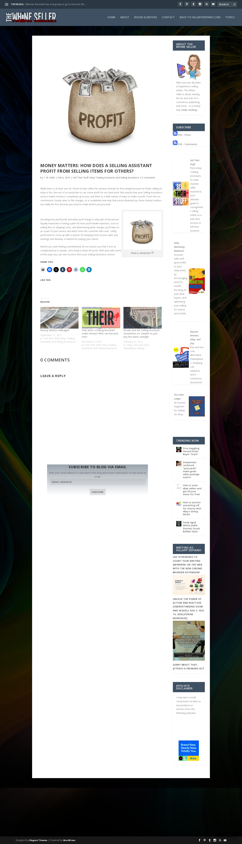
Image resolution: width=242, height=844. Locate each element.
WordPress (69, 840)
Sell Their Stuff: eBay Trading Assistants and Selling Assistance (106, 177)
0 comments (148, 177)
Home (111, 17)
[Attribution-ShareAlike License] (152, 253)
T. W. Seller (49, 177)
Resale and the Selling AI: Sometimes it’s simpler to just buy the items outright (141, 333)
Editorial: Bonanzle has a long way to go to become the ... (55, 4)
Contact (168, 17)
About (124, 17)
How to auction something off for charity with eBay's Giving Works (192, 508)
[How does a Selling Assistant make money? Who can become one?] (101, 318)
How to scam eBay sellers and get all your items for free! (192, 490)
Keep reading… (190, 109)
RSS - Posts (184, 134)
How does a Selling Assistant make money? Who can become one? (100, 333)
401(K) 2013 (145, 253)
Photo (134, 253)
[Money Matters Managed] (59, 318)
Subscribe (98, 492)
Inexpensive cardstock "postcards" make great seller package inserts (191, 470)
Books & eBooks (145, 17)
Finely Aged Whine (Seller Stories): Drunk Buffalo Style (191, 527)
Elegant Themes (38, 840)
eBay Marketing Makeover (179, 246)
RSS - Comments (187, 144)
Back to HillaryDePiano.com (200, 17)
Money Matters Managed (54, 330)
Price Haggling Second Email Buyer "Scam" (191, 451)
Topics (230, 17)
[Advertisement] (121, 811)
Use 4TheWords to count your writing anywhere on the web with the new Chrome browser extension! (187, 564)
